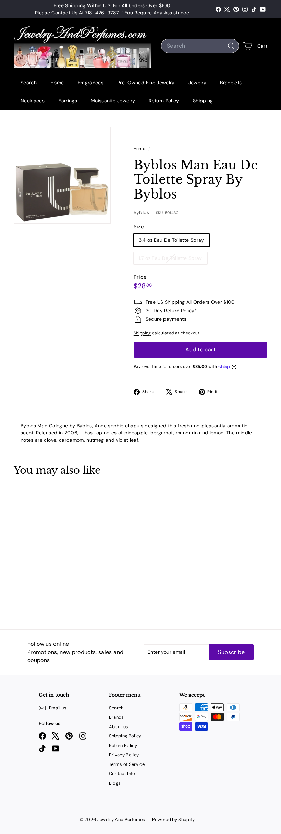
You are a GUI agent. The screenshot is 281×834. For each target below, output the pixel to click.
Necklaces (33, 101)
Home (57, 82)
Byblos (141, 212)
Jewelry (197, 82)
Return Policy (164, 101)
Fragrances (91, 82)
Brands (116, 717)
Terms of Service (127, 764)
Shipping (203, 101)
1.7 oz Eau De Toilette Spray (173, 259)
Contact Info (122, 773)
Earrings (67, 101)
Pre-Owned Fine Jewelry (146, 82)
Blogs (115, 783)
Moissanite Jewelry (113, 101)
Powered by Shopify (173, 819)
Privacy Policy (124, 755)
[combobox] (200, 46)
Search (29, 82)
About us (119, 727)
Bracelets (231, 82)
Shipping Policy (125, 736)
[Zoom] (62, 175)
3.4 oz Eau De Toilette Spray (171, 240)
